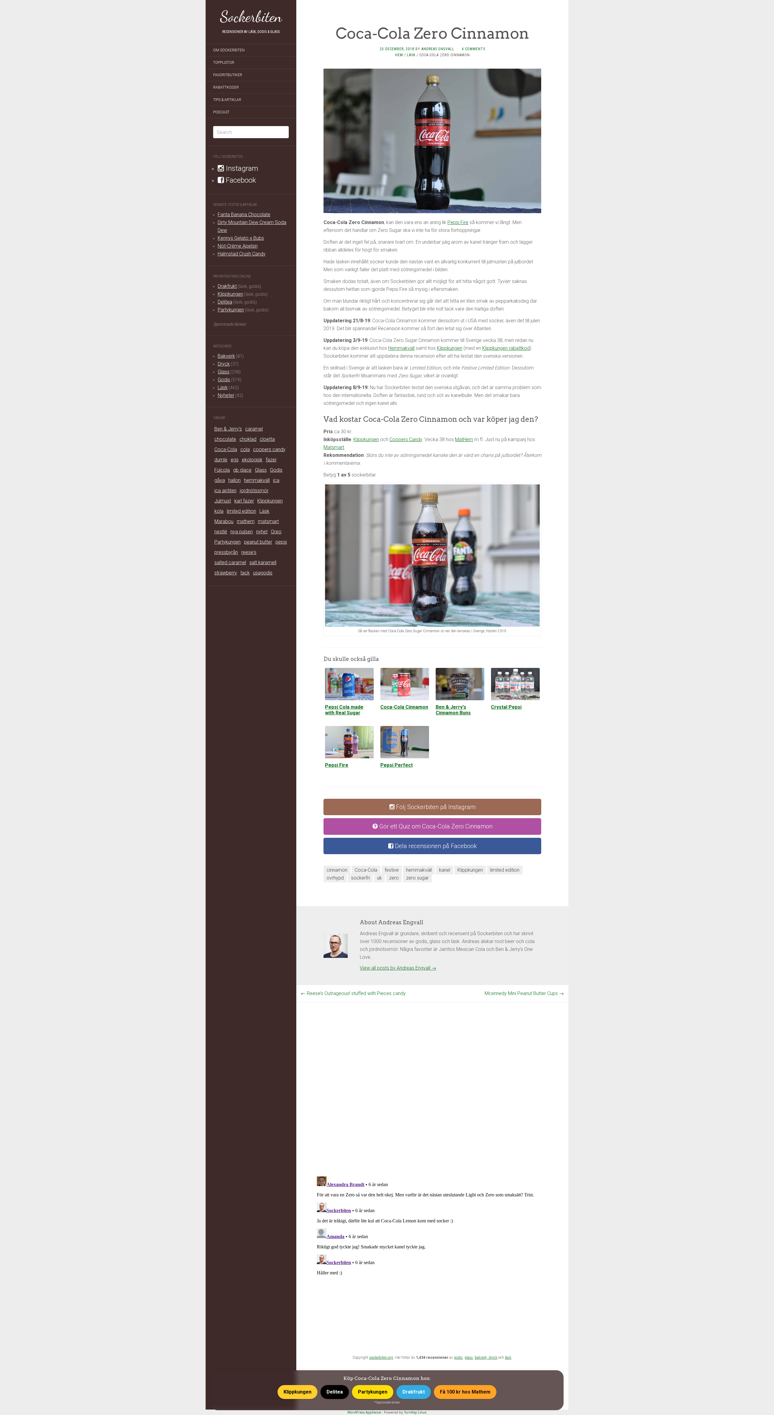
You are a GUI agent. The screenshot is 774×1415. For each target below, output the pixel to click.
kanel (444, 870)
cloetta (267, 439)
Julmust (222, 501)
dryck (493, 1357)
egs (235, 460)
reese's (248, 552)
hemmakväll (257, 480)
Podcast (221, 112)
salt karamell (262, 562)
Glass (223, 372)
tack (245, 573)
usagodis (262, 573)
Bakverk (226, 356)
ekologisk (252, 460)
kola (218, 511)
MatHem (464, 439)
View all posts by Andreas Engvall (398, 968)
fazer (271, 460)
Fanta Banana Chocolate (244, 214)
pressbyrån (226, 552)
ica (276, 480)
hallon (234, 480)
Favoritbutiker (227, 75)
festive (392, 870)
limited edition (241, 511)
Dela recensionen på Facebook (435, 846)
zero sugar (417, 878)
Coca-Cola (225, 449)
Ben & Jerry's (228, 429)
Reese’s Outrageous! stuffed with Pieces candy (353, 993)
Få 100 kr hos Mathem (465, 1392)
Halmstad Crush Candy (241, 254)
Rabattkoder (226, 87)
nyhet (262, 532)
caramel (254, 429)
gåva (219, 480)
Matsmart (334, 447)
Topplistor (223, 62)
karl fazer (244, 501)
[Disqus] (432, 1077)
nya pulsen (241, 532)
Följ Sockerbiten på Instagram (435, 807)
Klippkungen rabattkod (506, 348)
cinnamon (337, 870)
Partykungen (231, 310)
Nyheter (226, 395)
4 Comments (473, 49)
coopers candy (269, 449)
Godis (224, 379)
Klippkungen (230, 294)
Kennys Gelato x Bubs (241, 238)
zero (394, 878)
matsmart (268, 521)
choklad (247, 439)
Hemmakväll (401, 348)
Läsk (223, 387)
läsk (508, 1357)
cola (245, 449)
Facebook (240, 180)
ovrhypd (335, 878)
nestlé (220, 532)
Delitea (225, 302)
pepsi (281, 542)
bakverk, (482, 1357)
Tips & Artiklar (227, 100)
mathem (246, 521)
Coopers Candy (405, 439)
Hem (399, 55)
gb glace (242, 470)
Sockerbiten (251, 16)
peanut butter (258, 542)
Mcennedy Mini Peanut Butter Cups (524, 993)
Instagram (241, 168)
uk (379, 878)
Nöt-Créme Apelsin (238, 246)
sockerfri (360, 878)
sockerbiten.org (381, 1357)
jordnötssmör (254, 490)
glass (468, 1357)
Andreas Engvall (437, 49)
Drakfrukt (227, 286)
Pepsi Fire (457, 222)
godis (458, 1357)
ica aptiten (225, 490)
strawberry (225, 573)
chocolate (225, 439)
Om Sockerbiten (229, 50)
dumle (220, 460)
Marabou (223, 521)
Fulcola (222, 470)
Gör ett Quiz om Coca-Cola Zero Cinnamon (435, 826)
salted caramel (230, 562)
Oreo (276, 532)
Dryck (224, 364)
